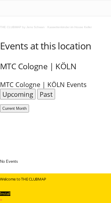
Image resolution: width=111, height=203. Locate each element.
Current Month (14, 108)
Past (46, 94)
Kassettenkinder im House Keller (69, 27)
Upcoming (17, 94)
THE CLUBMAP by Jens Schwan (22, 27)
